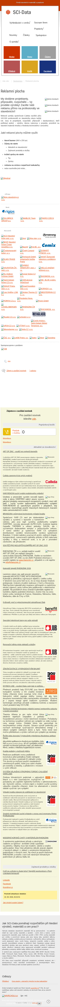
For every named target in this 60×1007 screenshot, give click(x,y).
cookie (33, 1004)
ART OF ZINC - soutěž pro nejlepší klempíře (20, 452)
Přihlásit (11, 71)
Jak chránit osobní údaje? (13, 903)
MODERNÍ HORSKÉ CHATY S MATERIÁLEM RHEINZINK (25, 838)
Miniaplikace (7, 438)
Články (48, 57)
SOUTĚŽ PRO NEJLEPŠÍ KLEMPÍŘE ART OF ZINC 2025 (25, 545)
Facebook (48, 71)
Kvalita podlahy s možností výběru (16, 751)
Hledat (11, 57)
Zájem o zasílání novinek (16, 371)
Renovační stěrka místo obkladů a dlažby (19, 645)
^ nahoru (32, 371)
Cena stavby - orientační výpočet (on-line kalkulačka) (29, 981)
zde (34, 419)
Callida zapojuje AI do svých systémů (17, 476)
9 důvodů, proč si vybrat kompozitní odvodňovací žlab (24, 602)
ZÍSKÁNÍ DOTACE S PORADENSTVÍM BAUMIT (21, 669)
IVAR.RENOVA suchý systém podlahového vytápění (23, 493)
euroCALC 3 (35, 988)
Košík (29, 71)
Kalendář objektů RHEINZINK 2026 (17, 568)
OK (39, 1004)
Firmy (29, 57)
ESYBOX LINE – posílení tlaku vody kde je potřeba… (24, 686)
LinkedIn (6, 880)
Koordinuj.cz (8, 887)
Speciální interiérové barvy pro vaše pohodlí (20, 620)
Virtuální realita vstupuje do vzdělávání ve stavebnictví (24, 792)
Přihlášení (5, 981)
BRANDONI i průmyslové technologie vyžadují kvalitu (24, 514)
